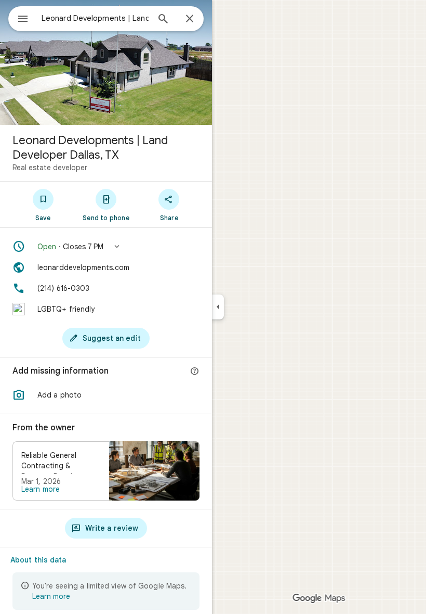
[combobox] (95, 18)
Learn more (40, 489)
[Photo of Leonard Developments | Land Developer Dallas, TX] (106, 62)
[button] (106, 246)
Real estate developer (49, 167)
